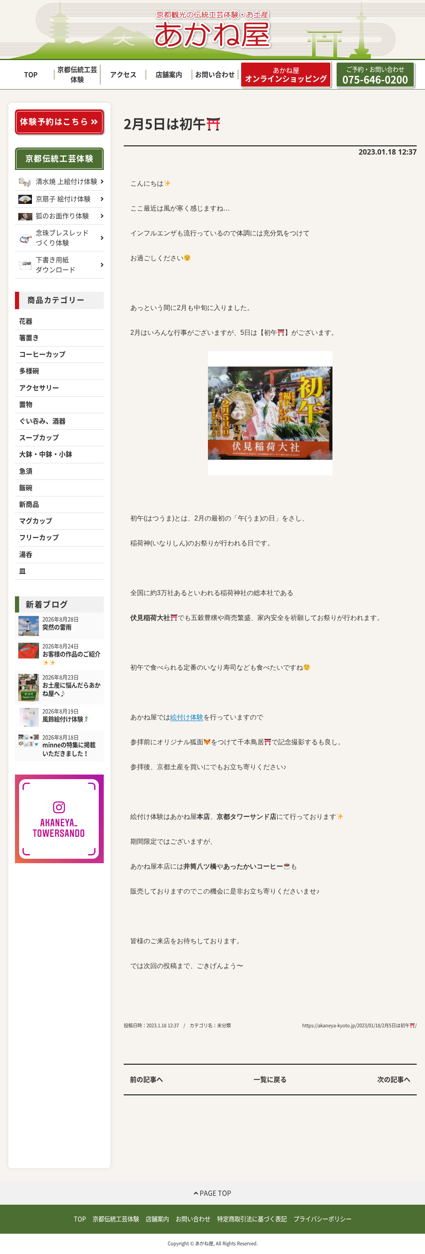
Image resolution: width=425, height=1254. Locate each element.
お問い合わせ (215, 74)
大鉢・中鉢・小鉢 (45, 454)
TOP (31, 74)
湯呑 (25, 554)
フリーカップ (39, 537)
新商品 (29, 504)
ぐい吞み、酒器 (42, 421)
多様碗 (29, 371)
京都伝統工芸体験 (59, 158)
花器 (25, 321)
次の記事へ (393, 1079)
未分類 (224, 1025)
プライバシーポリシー (322, 1219)
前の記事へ (146, 1079)
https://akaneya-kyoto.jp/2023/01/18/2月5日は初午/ (359, 1025)
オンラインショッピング (286, 74)
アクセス (123, 74)
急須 (25, 471)
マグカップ (35, 521)
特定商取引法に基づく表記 (252, 1219)
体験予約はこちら (55, 122)
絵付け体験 (186, 717)
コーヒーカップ (42, 354)
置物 (25, 404)
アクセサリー (39, 388)
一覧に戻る (270, 1079)
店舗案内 (169, 74)
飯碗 (25, 487)
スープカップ (39, 437)
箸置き (29, 337)
